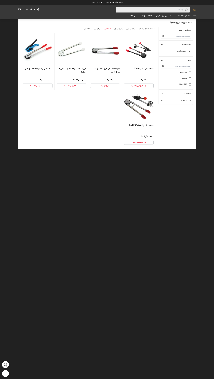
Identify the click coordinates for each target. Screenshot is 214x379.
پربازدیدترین (130, 28)
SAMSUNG (183, 84)
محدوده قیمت (185, 101)
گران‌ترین (87, 28)
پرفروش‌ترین (118, 28)
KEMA (184, 78)
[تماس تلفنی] (5, 364)
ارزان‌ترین (97, 28)
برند (189, 60)
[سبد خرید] (19, 9)
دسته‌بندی (186, 44)
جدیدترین (107, 28)
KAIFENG (183, 72)
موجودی (187, 93)
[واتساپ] (5, 373)
